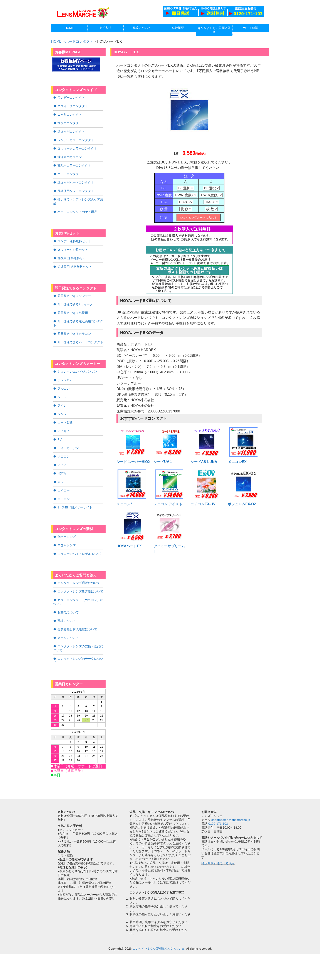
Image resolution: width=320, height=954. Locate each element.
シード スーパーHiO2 (133, 462)
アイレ (62, 405)
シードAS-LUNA (204, 462)
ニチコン (63, 499)
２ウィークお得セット (72, 249)
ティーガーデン (68, 448)
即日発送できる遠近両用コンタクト (78, 323)
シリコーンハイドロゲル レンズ (79, 553)
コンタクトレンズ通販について (78, 583)
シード (62, 397)
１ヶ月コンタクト (69, 114)
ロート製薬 (65, 422)
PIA (59, 439)
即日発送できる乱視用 (72, 313)
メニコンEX (237, 462)
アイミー (63, 465)
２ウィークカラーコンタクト (77, 148)
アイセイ (63, 431)
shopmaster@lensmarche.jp (230, 819)
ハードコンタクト (79, 41)
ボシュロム (65, 380)
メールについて (68, 637)
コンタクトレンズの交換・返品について (78, 648)
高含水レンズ (66, 545)
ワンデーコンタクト (71, 97)
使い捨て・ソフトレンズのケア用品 (78, 201)
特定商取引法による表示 (218, 863)
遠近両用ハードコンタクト (75, 182)
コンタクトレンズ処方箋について (80, 591)
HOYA (61, 473)
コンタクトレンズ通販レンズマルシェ (158, 948)
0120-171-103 (218, 823)
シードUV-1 (163, 462)
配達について (66, 621)
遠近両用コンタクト (71, 131)
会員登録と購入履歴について (77, 629)
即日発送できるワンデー (74, 296)
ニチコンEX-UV (203, 504)
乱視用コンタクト (69, 123)
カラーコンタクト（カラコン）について (78, 602)
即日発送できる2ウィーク (75, 304)
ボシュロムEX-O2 (242, 504)
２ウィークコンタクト (72, 106)
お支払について (68, 612)
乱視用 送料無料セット (73, 258)
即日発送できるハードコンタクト (80, 342)
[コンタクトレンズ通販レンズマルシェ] (82, 17)
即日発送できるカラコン (74, 333)
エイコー (63, 490)
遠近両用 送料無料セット (74, 266)
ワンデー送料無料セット (74, 241)
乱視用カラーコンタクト (74, 165)
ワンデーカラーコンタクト (75, 140)
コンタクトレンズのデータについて (78, 660)
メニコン (63, 456)
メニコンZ (124, 504)
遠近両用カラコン (69, 157)
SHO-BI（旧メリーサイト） (76, 507)
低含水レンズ (66, 536)
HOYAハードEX (129, 546)
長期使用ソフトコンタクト (75, 191)
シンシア (63, 414)
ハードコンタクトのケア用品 (77, 212)
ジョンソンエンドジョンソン (77, 371)
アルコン (63, 388)
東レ (60, 482)
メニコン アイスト (168, 504)
